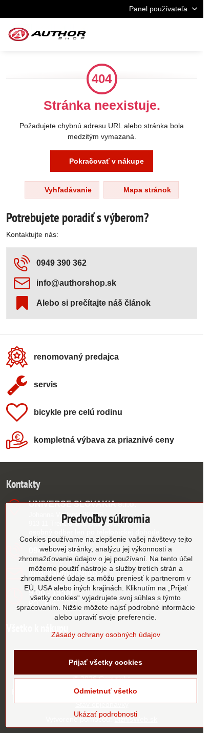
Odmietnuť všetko (105, 691)
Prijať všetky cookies (105, 662)
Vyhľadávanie (67, 190)
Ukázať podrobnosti (105, 714)
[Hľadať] (142, 34)
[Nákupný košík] (166, 34)
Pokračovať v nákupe (105, 161)
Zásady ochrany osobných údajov (105, 634)
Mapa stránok (146, 190)
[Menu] (191, 34)
